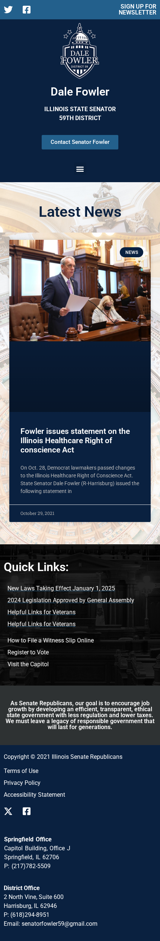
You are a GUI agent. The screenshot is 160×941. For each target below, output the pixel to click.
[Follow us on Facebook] (29, 811)
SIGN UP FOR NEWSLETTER (137, 9)
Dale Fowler (80, 91)
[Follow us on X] (10, 811)
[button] (80, 168)
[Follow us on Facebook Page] (29, 9)
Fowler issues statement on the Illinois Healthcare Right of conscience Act (75, 440)
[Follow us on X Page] (10, 9)
